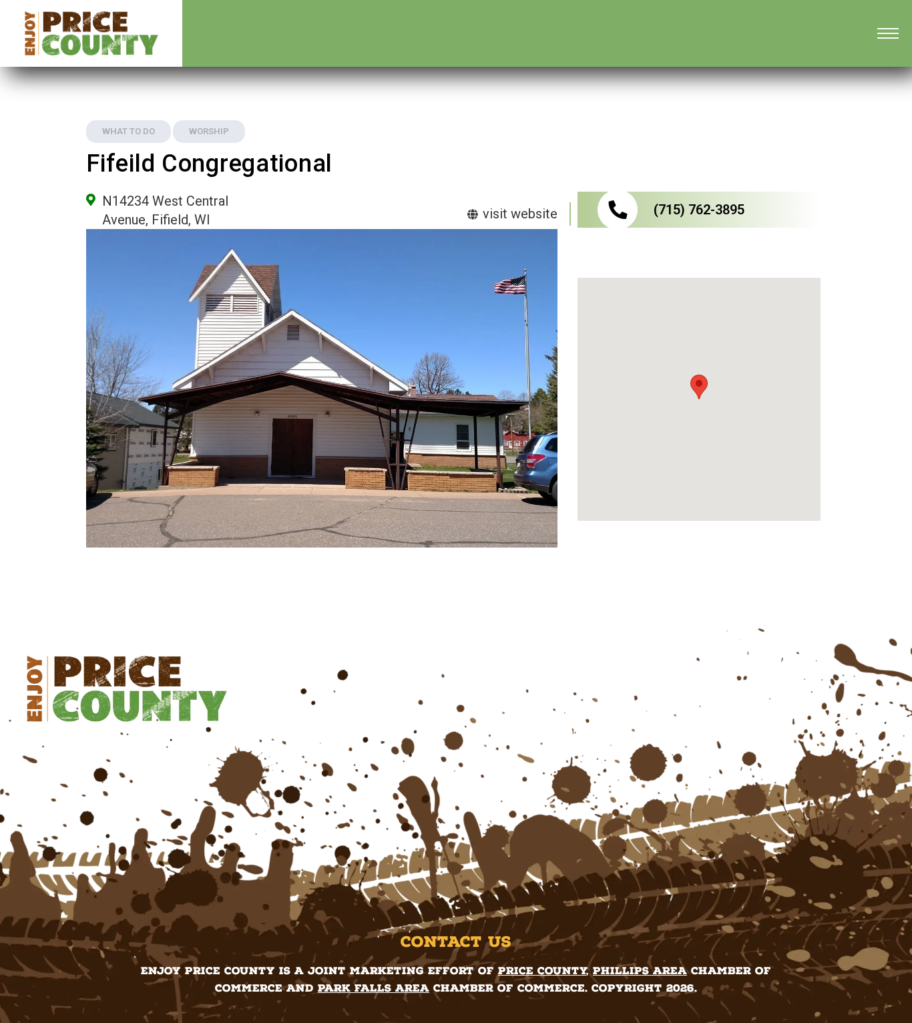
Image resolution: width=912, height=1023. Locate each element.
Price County (542, 971)
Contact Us (456, 941)
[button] (699, 387)
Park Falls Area (373, 988)
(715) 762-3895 (699, 210)
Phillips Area (640, 971)
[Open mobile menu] (888, 33)
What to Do (128, 131)
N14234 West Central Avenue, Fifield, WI (165, 210)
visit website (518, 214)
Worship (209, 131)
